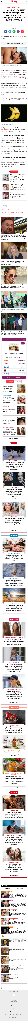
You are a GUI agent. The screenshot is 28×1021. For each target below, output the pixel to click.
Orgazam (12, 212)
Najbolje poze (5, 212)
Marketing (14, 1008)
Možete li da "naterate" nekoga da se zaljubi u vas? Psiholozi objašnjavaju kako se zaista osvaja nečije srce (14, 814)
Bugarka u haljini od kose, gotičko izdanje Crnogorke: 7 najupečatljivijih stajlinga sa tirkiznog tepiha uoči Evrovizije (14, 492)
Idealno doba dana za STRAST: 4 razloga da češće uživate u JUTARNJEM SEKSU (17, 195)
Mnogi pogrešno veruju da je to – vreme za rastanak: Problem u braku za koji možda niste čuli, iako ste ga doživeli (14, 840)
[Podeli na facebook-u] (5, 31)
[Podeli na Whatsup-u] (14, 31)
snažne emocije (5, 129)
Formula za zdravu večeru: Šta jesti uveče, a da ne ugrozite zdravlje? (14, 753)
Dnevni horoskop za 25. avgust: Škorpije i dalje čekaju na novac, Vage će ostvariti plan (9, 400)
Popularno (20, 888)
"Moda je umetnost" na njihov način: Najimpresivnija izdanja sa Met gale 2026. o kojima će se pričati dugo (14, 521)
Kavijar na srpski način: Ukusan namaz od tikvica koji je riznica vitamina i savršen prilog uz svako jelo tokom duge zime (14, 779)
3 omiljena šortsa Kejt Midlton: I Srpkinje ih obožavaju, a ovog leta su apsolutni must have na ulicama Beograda (14, 694)
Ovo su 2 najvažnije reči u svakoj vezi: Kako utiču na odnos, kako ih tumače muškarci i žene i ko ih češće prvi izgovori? (14, 867)
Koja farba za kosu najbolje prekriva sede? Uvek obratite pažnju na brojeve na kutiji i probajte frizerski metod (9, 421)
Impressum (14, 1005)
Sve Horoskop (14, 615)
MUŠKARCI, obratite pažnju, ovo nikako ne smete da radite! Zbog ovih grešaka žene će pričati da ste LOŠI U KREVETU (17, 178)
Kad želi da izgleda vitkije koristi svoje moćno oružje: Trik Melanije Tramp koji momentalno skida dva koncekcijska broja (14, 667)
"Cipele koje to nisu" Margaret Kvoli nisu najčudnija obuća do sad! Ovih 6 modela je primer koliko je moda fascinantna (14, 466)
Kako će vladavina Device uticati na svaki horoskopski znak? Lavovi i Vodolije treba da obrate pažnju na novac (14, 582)
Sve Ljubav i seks (14, 875)
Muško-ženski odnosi (10, 215)
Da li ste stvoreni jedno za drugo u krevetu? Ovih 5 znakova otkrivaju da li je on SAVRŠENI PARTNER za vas (17, 187)
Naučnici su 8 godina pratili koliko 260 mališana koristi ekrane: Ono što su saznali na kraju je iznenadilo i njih (9, 389)
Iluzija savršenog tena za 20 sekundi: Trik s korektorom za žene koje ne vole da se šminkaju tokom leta (9, 432)
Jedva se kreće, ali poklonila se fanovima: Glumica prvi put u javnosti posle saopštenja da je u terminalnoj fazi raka (9, 410)
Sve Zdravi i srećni (14, 788)
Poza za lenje (16, 210)
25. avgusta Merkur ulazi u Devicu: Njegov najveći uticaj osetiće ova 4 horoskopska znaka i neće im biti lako (14, 607)
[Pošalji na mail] (22, 31)
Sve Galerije (14, 530)
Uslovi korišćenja (14, 1011)
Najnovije (7, 888)
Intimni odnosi (19, 212)
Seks (3, 215)
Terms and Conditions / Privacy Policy (14, 1014)
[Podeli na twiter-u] (9, 31)
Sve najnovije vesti (14, 438)
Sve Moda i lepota (14, 702)
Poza (3, 210)
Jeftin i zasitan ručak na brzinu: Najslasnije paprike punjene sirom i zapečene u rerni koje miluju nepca (14, 729)
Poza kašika (8, 210)
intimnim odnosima (7, 72)
